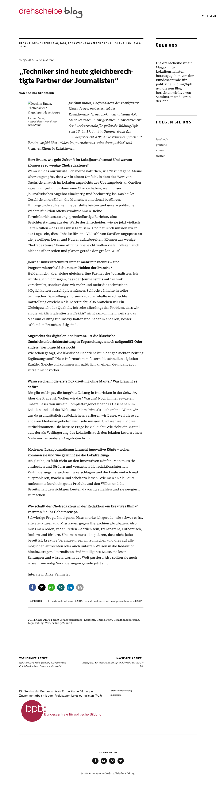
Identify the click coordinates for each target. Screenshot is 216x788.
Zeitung (56, 623)
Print (109, 619)
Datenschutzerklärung (121, 690)
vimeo (160, 150)
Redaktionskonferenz (126, 619)
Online (101, 619)
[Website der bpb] (61, 723)
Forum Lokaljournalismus (66, 619)
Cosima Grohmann (40, 93)
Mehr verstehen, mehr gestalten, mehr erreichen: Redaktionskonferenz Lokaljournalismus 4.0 (42, 662)
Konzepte (89, 619)
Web (47, 623)
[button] (32, 587)
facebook (162, 139)
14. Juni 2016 (46, 60)
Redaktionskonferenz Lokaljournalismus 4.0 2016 (79, 45)
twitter (160, 156)
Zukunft (67, 623)
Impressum (116, 694)
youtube (161, 145)
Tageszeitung (36, 623)
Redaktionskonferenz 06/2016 (42, 43)
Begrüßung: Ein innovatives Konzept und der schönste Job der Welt (112, 662)
